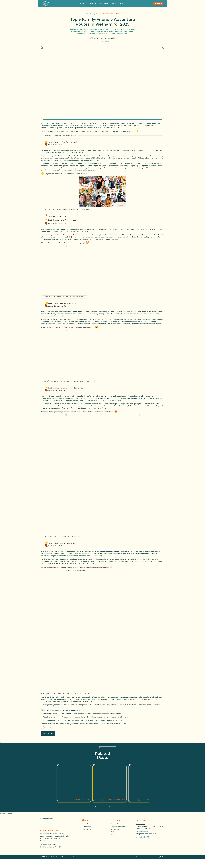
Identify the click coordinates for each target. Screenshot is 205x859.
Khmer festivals (64, 237)
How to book (86, 829)
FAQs (114, 3)
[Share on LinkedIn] (49, 727)
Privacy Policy (159, 857)
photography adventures (125, 168)
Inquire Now (140, 824)
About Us (83, 3)
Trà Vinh (92, 239)
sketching (97, 168)
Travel (92, 3)
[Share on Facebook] (42, 727)
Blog (121, 3)
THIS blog (81, 152)
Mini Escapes (115, 829)
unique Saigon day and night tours (137, 166)
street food (101, 163)
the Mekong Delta (72, 229)
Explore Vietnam (117, 824)
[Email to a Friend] (45, 727)
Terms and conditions (144, 857)
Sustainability (104, 3)
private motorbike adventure (52, 398)
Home (87, 14)
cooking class (86, 168)
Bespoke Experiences (118, 827)
